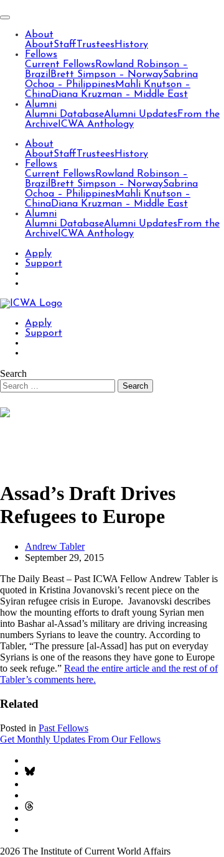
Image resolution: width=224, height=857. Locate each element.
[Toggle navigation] (5, 17)
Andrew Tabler (55, 546)
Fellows (41, 55)
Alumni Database (64, 114)
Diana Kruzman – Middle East (119, 95)
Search (13, 373)
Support (43, 264)
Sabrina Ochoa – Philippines (111, 80)
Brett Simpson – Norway (106, 75)
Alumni (41, 104)
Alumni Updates (140, 114)
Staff (65, 45)
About (39, 35)
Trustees (95, 45)
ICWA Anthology (96, 124)
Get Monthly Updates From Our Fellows (80, 739)
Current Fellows (60, 65)
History (131, 45)
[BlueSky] (30, 772)
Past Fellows (63, 728)
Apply (38, 254)
